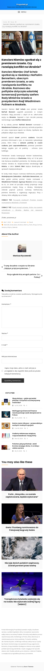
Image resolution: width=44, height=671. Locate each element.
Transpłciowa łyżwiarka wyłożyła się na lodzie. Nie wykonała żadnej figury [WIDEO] (22, 602)
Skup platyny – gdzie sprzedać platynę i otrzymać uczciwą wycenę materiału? (26, 400)
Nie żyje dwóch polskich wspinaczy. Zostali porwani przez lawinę (22, 564)
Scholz (39, 225)
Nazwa (5, 333)
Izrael (11, 225)
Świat (31, 222)
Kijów (15, 225)
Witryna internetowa (9, 356)
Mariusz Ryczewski (22, 255)
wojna (9, 227)
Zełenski (14, 227)
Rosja (35, 225)
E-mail (4, 345)
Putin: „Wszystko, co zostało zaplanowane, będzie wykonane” (22, 495)
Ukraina (4, 227)
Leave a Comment (20, 222)
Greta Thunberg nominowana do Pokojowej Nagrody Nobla (22, 528)
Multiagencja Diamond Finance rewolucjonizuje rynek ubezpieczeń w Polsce (26, 413)
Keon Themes (28, 667)
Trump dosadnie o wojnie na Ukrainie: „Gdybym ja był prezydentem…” (19, 267)
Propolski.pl (22, 4)
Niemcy (26, 225)
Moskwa (20, 225)
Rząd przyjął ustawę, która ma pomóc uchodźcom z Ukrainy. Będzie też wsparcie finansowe (22, 210)
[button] (22, 12)
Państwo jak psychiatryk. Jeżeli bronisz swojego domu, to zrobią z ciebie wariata (25, 446)
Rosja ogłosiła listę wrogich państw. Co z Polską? (23, 275)
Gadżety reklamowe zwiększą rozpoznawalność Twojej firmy (24, 434)
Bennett (6, 225)
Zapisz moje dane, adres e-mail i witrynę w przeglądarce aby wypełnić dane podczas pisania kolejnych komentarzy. (22, 371)
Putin (30, 225)
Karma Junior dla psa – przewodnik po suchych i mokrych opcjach (27, 424)
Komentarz (6, 304)
